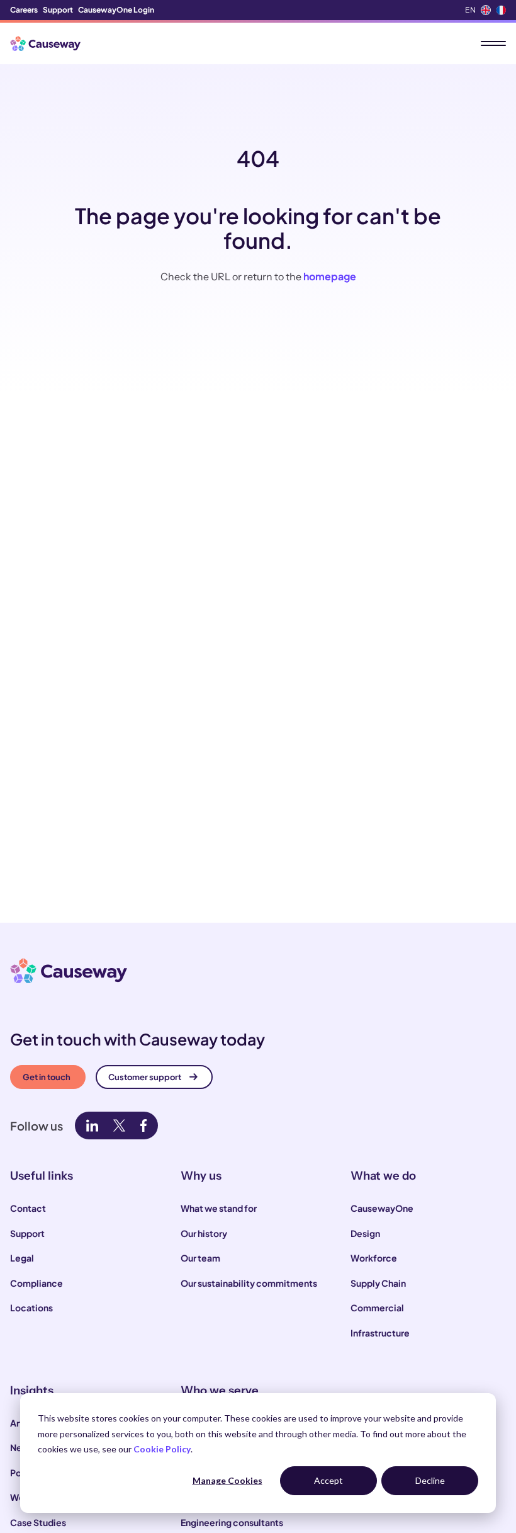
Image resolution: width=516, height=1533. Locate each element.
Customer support (144, 1077)
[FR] (501, 10)
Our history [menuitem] (204, 1233)
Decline (430, 1480)
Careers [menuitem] (24, 9)
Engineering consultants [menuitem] (232, 1522)
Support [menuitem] (58, 9)
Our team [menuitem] (200, 1257)
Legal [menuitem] (22, 1257)
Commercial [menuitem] (377, 1307)
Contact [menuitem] (28, 1208)
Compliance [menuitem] (36, 1283)
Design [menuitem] (365, 1233)
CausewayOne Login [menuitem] (116, 9)
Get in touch (46, 1077)
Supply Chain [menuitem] (378, 1283)
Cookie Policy (162, 1449)
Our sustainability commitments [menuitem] (249, 1283)
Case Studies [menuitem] (38, 1522)
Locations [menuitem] (31, 1307)
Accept (328, 1480)
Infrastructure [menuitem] (380, 1332)
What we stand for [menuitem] (219, 1208)
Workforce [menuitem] (374, 1257)
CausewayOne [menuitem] (382, 1208)
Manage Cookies (227, 1480)
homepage (329, 276)
